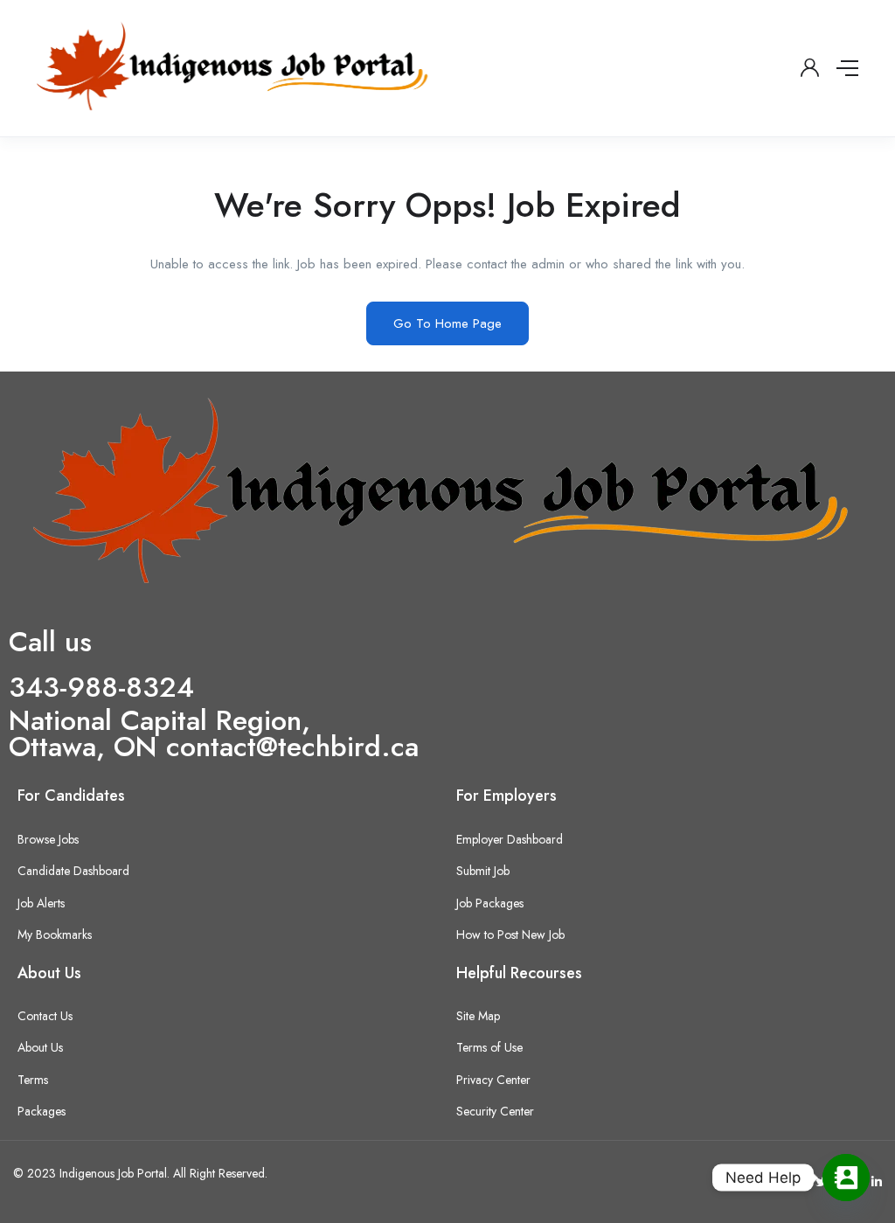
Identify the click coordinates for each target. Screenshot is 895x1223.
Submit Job (483, 870)
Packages (41, 1111)
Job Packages (490, 903)
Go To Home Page (447, 323)
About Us (40, 1047)
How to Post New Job (510, 934)
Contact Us (45, 1016)
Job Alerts (41, 903)
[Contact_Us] (846, 1177)
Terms (32, 1079)
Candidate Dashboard (73, 870)
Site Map (478, 1016)
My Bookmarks (54, 934)
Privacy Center (493, 1079)
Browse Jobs (48, 839)
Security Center (495, 1111)
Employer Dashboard (509, 839)
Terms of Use (489, 1047)
